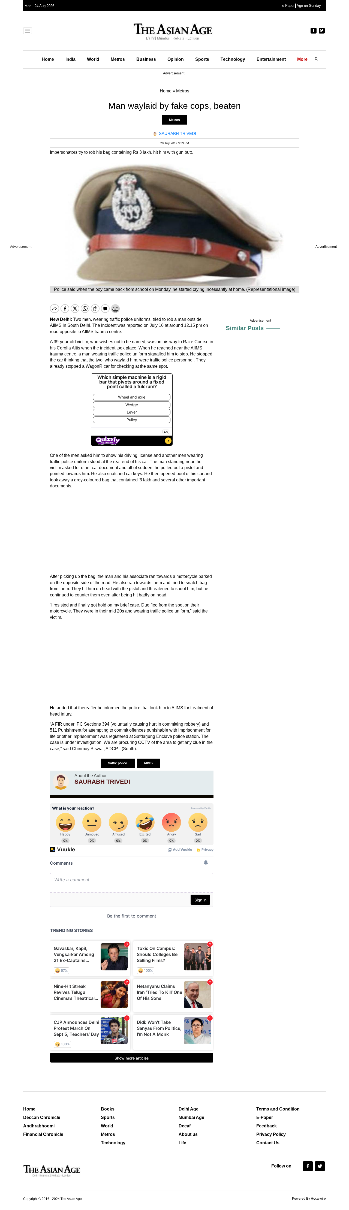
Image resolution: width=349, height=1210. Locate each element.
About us (188, 1134)
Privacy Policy (271, 1134)
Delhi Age (188, 1109)
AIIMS (149, 763)
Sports (202, 59)
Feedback (266, 1126)
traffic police (118, 763)
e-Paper (288, 6)
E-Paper (264, 1117)
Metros (118, 59)
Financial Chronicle (43, 1134)
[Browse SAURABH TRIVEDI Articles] (61, 781)
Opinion (175, 59)
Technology (233, 59)
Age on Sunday (309, 6)
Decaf (185, 1126)
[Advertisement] (131, 531)
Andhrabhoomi (39, 1126)
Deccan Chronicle (41, 1117)
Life (182, 1142)
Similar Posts (245, 328)
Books (108, 1109)
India (70, 59)
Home (48, 59)
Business (146, 59)
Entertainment (271, 59)
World (93, 59)
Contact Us (267, 1142)
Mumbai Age (191, 1117)
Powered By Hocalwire (309, 1198)
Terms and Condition (278, 1109)
